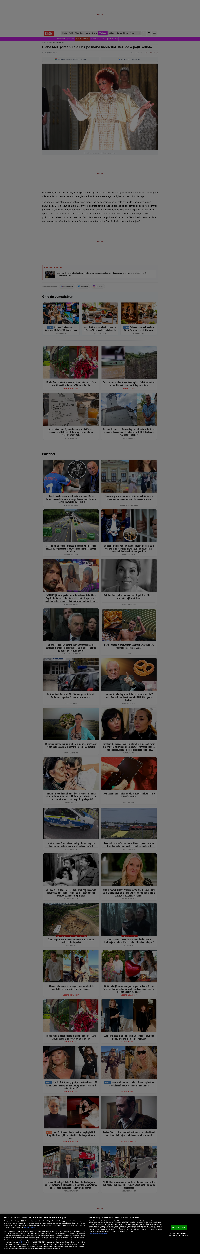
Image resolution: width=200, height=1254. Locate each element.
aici (20, 1242)
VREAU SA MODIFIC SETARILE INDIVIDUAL (178, 1234)
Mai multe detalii (29, 1227)
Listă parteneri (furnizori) (98, 1233)
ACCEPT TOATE (178, 1228)
